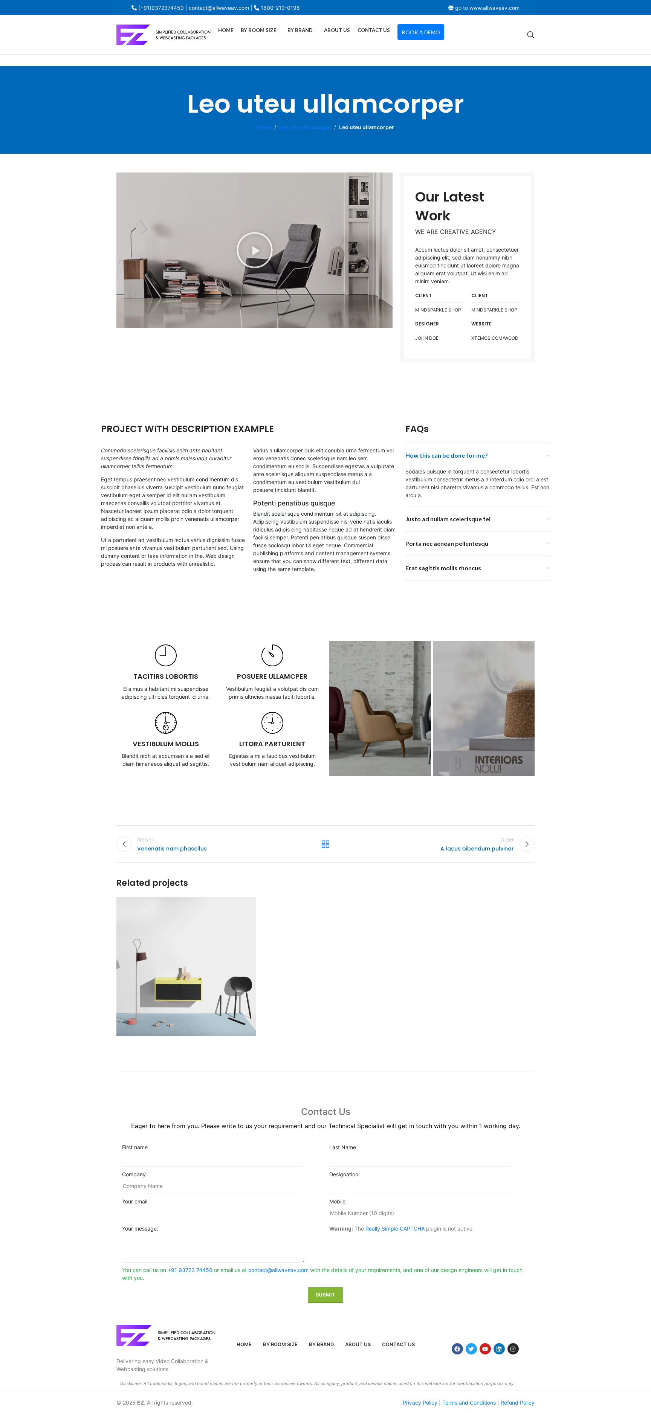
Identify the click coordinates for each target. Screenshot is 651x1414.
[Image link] (165, 1335)
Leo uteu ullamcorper (305, 127)
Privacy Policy (420, 1402)
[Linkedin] (499, 1348)
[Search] (530, 34)
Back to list (325, 844)
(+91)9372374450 (161, 8)
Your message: (140, 1228)
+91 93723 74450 (190, 1270)
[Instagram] (513, 1348)
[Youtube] (485, 1348)
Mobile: (338, 1201)
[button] (255, 250)
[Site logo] (163, 34)
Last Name (342, 1147)
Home (264, 127)
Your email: (135, 1201)
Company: (134, 1174)
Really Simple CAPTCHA (395, 1228)
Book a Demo (421, 32)
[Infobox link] (165, 672)
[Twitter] (471, 1348)
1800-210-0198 (280, 8)
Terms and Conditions (469, 1402)
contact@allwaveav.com (278, 1270)
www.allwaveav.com (494, 8)
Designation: (344, 1174)
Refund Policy (518, 1402)
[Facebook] (457, 1348)
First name (135, 1147)
